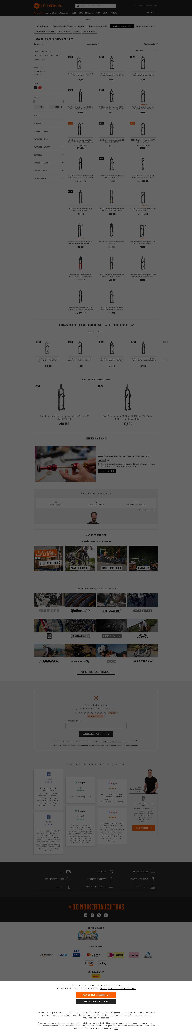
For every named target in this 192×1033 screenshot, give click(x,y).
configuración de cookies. (118, 988)
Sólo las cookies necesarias (96, 1001)
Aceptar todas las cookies (94, 994)
